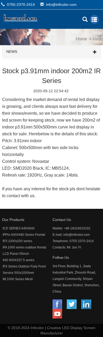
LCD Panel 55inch (16, 254)
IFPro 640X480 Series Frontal (24, 235)
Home (81, 38)
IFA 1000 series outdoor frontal (24, 247)
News (97, 38)
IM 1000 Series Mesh (18, 279)
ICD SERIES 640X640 (19, 228)
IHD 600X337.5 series (18, 260)
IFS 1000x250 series (17, 241)
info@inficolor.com (61, 4)
